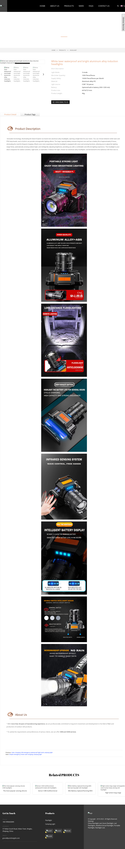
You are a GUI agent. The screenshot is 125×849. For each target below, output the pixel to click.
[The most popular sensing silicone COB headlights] (15, 788)
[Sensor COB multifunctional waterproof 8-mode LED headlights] (48, 788)
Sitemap (91, 821)
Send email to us (61, 102)
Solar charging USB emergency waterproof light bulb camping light (32, 752)
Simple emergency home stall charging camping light (25, 754)
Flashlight (48, 820)
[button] (43, 74)
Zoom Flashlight (107, 823)
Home (42, 6)
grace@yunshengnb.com (11, 838)
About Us (54, 6)
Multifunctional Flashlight (104, 826)
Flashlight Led (100, 828)
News (81, 6)
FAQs (91, 6)
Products (69, 6)
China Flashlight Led (95, 823)
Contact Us (103, 6)
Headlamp (73, 50)
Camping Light (50, 824)
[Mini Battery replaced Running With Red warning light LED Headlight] (80, 788)
